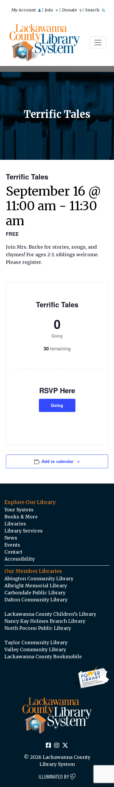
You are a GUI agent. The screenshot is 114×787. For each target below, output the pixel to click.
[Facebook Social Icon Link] (48, 745)
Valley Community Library (35, 649)
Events (12, 545)
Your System (18, 510)
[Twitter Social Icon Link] (65, 745)
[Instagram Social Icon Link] (56, 745)
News (10, 538)
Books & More (21, 517)
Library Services (23, 531)
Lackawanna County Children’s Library (50, 614)
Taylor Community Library (36, 642)
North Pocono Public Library (37, 628)
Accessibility (19, 559)
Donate (70, 10)
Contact (13, 552)
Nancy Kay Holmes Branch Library (44, 621)
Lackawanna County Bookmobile (43, 656)
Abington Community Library (38, 578)
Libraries (15, 524)
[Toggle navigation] (98, 42)
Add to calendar (57, 461)
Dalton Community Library (36, 600)
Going (57, 405)
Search (92, 10)
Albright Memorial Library (35, 585)
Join (49, 10)
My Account (24, 10)
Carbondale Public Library (34, 593)
